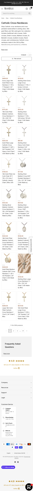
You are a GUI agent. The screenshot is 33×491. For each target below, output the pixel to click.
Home (2, 18)
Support (4, 392)
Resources (4, 387)
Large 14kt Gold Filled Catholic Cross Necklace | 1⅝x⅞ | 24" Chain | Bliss (8, 312)
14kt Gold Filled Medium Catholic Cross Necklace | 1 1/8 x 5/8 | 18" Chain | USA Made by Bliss (8, 117)
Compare (23, 55)
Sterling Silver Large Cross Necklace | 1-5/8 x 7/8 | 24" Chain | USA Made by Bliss (24, 283)
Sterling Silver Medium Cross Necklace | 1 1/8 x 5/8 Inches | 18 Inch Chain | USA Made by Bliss (24, 117)
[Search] (29, 13)
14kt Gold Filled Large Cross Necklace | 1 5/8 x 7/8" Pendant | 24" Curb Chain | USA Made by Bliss (24, 313)
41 (23, 330)
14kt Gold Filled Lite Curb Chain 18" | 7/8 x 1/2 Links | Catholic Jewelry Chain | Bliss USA (8, 178)
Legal (3, 397)
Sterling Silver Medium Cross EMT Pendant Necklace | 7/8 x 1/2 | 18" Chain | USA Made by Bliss (24, 179)
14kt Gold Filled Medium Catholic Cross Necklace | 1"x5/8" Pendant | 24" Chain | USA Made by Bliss (7, 243)
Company (4, 382)
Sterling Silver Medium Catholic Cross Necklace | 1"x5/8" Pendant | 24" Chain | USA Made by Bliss (23, 243)
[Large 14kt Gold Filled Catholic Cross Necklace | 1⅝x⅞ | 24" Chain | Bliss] (8, 297)
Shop (7, 18)
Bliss (3, 76)
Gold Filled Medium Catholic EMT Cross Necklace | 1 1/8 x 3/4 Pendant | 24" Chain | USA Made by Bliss (8, 274)
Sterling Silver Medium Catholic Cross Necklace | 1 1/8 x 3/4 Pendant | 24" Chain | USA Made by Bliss (8, 210)
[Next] (26, 330)
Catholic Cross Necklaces (16, 18)
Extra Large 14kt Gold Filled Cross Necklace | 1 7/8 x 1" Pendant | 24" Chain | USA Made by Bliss (8, 86)
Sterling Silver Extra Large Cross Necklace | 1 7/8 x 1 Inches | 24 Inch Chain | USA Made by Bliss (24, 86)
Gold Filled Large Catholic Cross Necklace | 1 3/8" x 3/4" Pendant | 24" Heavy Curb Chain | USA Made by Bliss (8, 148)
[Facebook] (15, 462)
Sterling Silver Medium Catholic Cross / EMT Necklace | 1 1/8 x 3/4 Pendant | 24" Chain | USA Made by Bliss (24, 211)
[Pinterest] (18, 462)
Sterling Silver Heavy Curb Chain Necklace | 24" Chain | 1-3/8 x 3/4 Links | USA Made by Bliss (24, 148)
